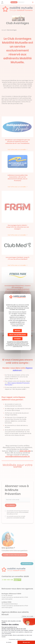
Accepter (17, 339)
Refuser (17, 331)
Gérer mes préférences (17, 335)
